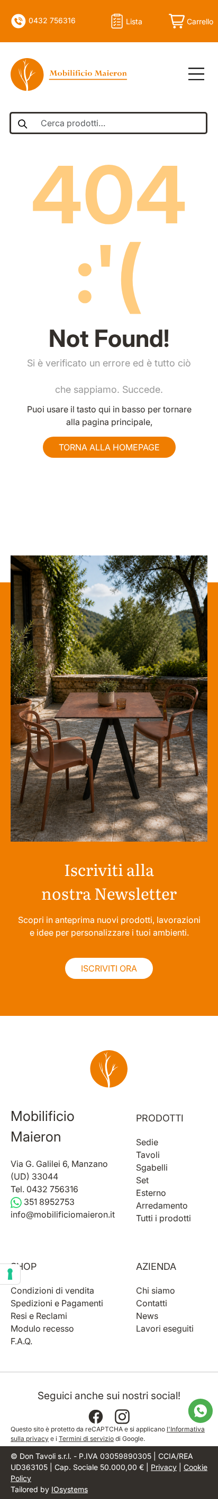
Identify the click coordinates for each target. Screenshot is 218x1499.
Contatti (151, 1303)
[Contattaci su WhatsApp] (200, 1409)
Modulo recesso (42, 1328)
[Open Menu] (192, 74)
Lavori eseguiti (165, 1328)
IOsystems (69, 1489)
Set (142, 1180)
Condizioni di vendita (52, 1290)
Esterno (151, 1192)
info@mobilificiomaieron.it (63, 1214)
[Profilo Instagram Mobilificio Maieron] (122, 1417)
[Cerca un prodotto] (22, 123)
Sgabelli (152, 1167)
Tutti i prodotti (163, 1218)
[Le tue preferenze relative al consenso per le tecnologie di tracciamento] (10, 1274)
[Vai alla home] (109, 1069)
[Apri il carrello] (190, 21)
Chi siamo (155, 1290)
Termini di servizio (86, 1439)
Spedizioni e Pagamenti (57, 1303)
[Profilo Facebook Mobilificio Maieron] (96, 1417)
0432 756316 (51, 20)
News (147, 1316)
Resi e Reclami (39, 1316)
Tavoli (148, 1154)
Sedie (147, 1142)
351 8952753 (48, 1201)
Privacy (164, 1467)
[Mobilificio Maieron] (69, 74)
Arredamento (162, 1205)
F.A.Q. (21, 1341)
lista (134, 21)
